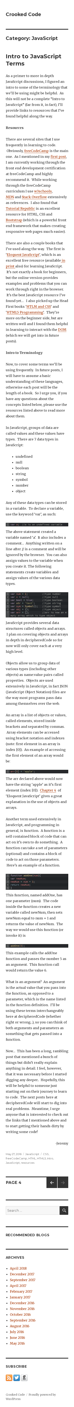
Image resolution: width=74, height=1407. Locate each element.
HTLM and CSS (39, 306)
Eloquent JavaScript (23, 255)
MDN (10, 197)
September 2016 (23, 1320)
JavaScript (32, 1154)
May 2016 (17, 1343)
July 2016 (17, 1332)
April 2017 (18, 1286)
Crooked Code (23, 14)
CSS (46, 1154)
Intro (50, 1158)
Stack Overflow (34, 197)
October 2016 (20, 1314)
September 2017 (22, 1280)
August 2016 (19, 1326)
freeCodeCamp (36, 151)
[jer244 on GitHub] (24, 1377)
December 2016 (22, 1303)
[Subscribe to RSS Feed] (9, 1377)
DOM (62, 330)
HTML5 (41, 1158)
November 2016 (22, 1309)
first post (58, 157)
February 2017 (21, 1291)
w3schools (43, 191)
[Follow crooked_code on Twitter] (16, 1377)
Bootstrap (14, 220)
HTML (32, 1158)
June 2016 (17, 1338)
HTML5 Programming (25, 312)
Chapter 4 (48, 790)
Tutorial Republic (20, 208)
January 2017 (20, 1297)
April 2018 (18, 1268)
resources (27, 1162)
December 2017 (22, 1274)
